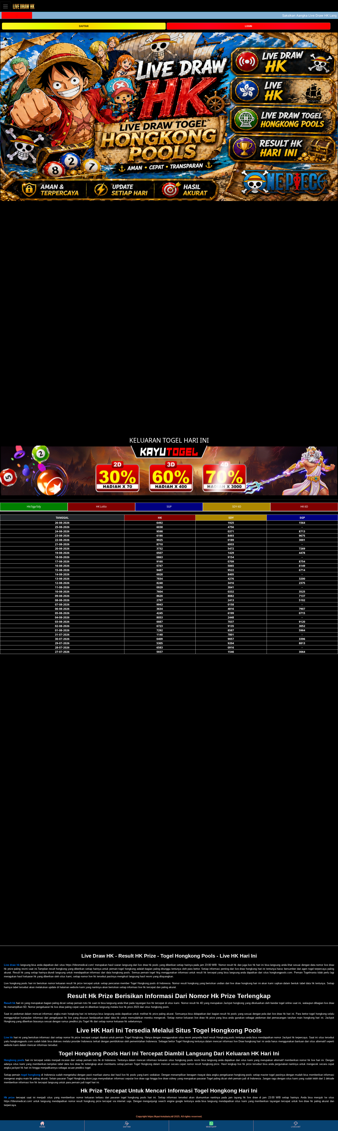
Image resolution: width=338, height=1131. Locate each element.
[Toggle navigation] (5, 6)
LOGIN (248, 26)
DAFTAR (84, 26)
